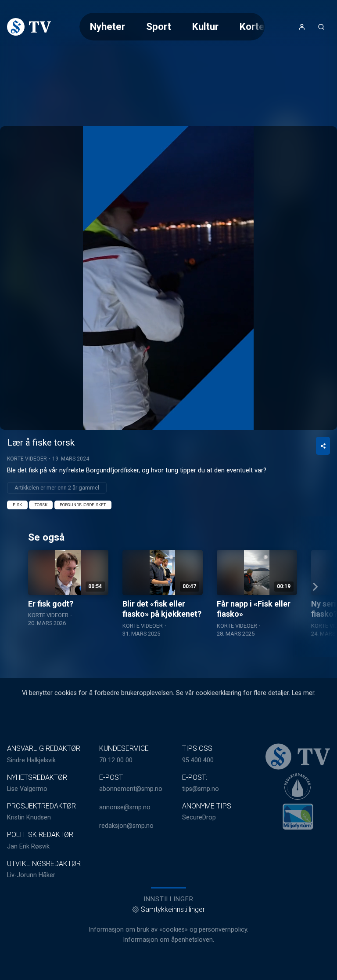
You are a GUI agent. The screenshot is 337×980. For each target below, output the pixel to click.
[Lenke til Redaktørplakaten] (297, 786)
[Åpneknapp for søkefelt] (321, 27)
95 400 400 (198, 760)
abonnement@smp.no (130, 789)
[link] (29, 27)
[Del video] (323, 446)
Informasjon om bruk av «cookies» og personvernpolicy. (168, 929)
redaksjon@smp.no (126, 826)
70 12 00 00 (116, 760)
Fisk (17, 504)
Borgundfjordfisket (83, 504)
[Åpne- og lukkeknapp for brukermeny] (302, 27)
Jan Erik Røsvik (28, 846)
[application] (168, 278)
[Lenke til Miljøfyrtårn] (298, 816)
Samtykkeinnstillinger (173, 909)
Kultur (205, 26)
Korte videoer (27, 459)
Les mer (303, 693)
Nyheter (107, 26)
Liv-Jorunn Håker (31, 875)
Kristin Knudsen (29, 817)
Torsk (41, 504)
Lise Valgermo (27, 789)
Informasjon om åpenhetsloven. (168, 939)
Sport (158, 26)
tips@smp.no (200, 789)
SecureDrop (199, 817)
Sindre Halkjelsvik (31, 760)
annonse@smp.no (125, 807)
